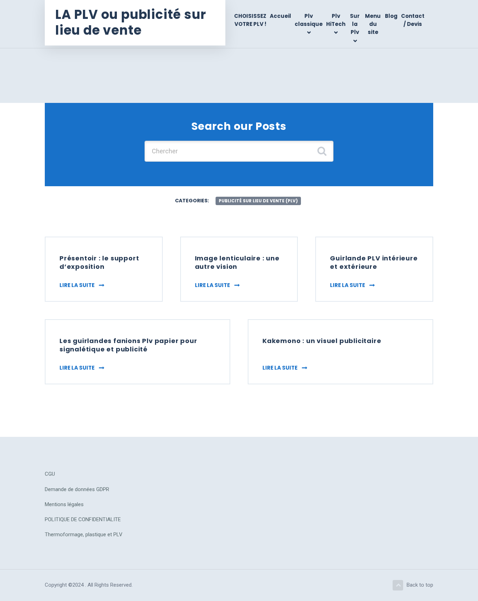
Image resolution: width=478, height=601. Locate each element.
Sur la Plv (355, 24)
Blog (391, 16)
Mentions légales (64, 504)
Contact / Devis (412, 20)
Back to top (420, 585)
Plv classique (309, 20)
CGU (50, 474)
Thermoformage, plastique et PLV (83, 534)
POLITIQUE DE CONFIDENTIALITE (83, 519)
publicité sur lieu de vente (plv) (258, 201)
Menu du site (373, 24)
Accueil (280, 16)
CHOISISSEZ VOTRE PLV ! (250, 20)
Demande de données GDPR (77, 489)
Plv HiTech (335, 20)
